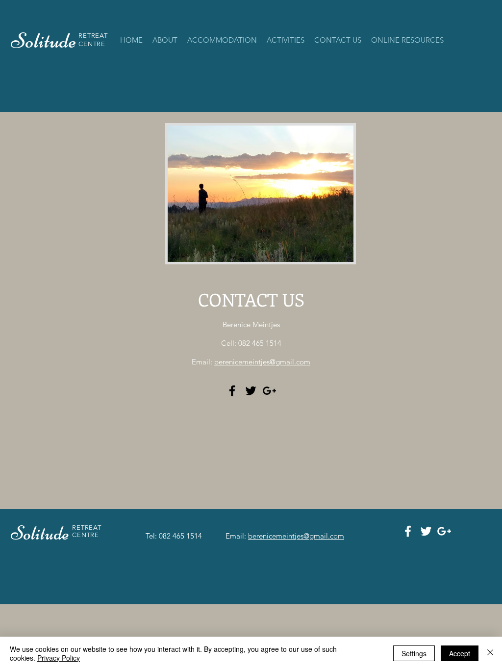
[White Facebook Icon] (408, 531)
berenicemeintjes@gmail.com (262, 361)
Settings (414, 653)
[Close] (490, 653)
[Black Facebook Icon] (232, 391)
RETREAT (93, 35)
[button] (222, 40)
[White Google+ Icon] (444, 531)
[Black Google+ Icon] (269, 391)
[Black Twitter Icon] (251, 391)
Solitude (41, 533)
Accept (459, 653)
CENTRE (91, 44)
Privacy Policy (58, 658)
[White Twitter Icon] (426, 531)
